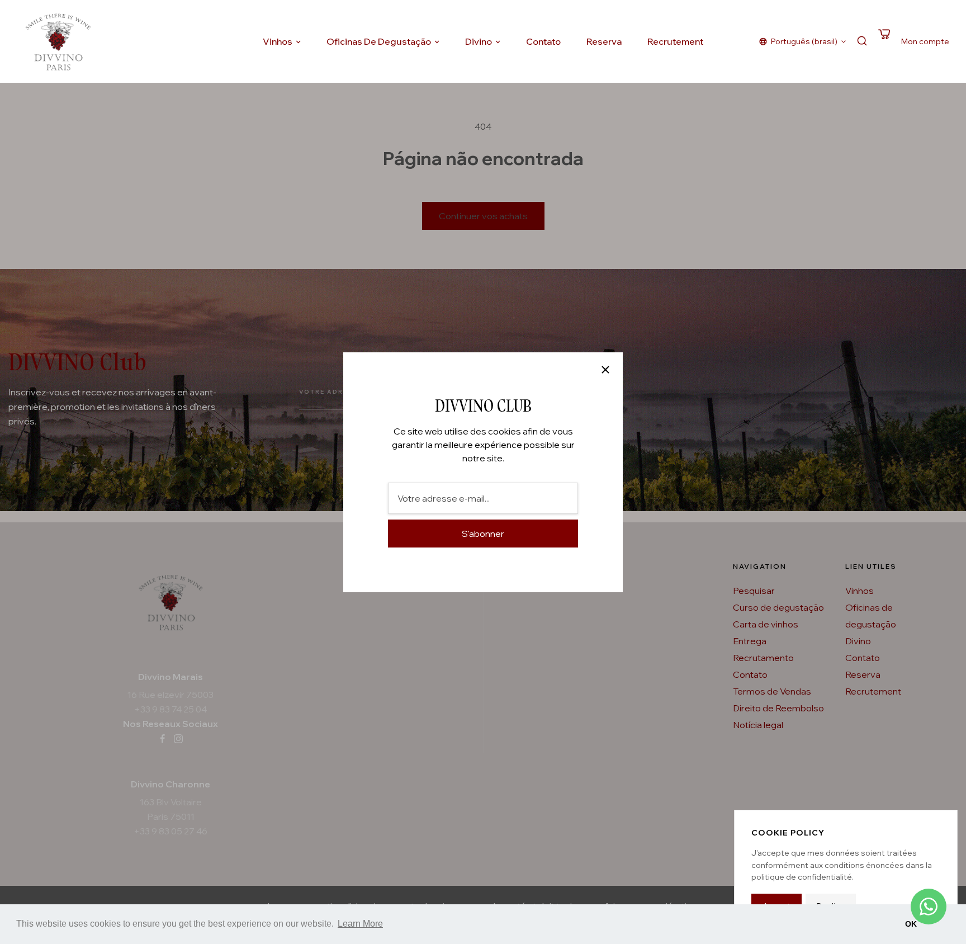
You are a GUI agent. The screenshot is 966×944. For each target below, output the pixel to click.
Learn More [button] (360, 923)
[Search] (862, 42)
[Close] (605, 370)
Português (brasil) (804, 41)
